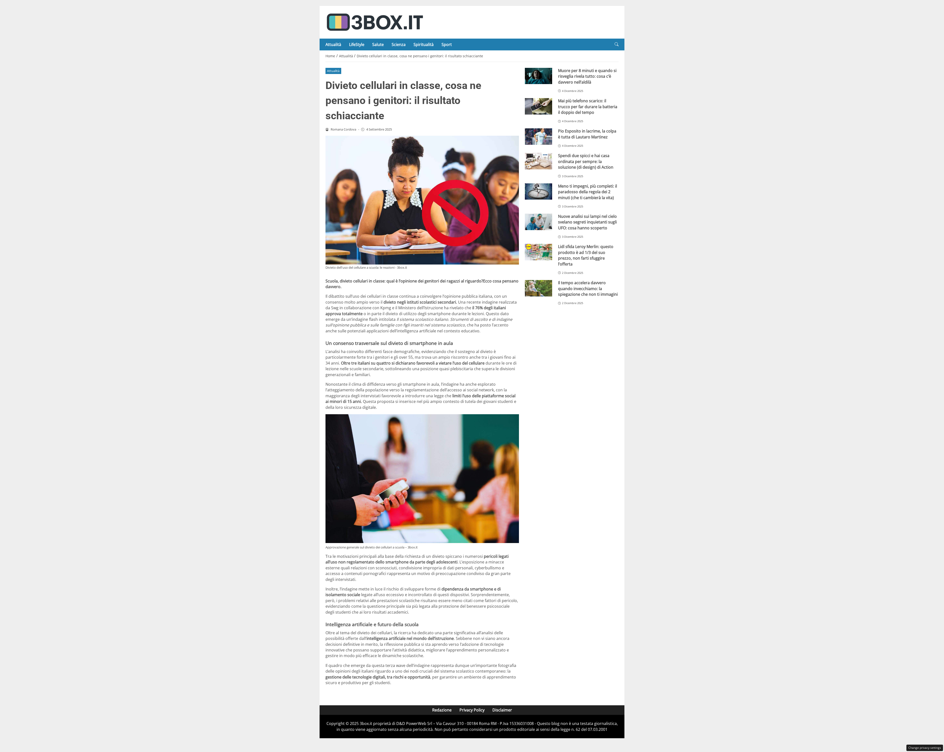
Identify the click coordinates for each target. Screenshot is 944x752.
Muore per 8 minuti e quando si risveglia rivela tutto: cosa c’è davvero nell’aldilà (587, 76)
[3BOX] (374, 22)
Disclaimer (502, 710)
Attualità (333, 44)
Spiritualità (423, 44)
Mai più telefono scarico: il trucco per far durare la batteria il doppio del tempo (587, 106)
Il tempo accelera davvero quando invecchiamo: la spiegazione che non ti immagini (588, 288)
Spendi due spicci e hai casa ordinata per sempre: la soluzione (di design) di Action (585, 161)
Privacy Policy (472, 710)
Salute (378, 44)
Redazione (442, 710)
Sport (447, 44)
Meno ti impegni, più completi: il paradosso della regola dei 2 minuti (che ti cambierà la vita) (587, 191)
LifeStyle (356, 44)
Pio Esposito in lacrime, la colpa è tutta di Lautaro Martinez (587, 133)
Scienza (399, 44)
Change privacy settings (924, 748)
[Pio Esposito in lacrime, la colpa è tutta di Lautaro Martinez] (538, 136)
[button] (617, 44)
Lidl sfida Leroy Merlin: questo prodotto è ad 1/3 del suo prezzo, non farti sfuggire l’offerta (585, 255)
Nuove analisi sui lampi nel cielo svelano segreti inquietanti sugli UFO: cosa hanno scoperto (587, 222)
